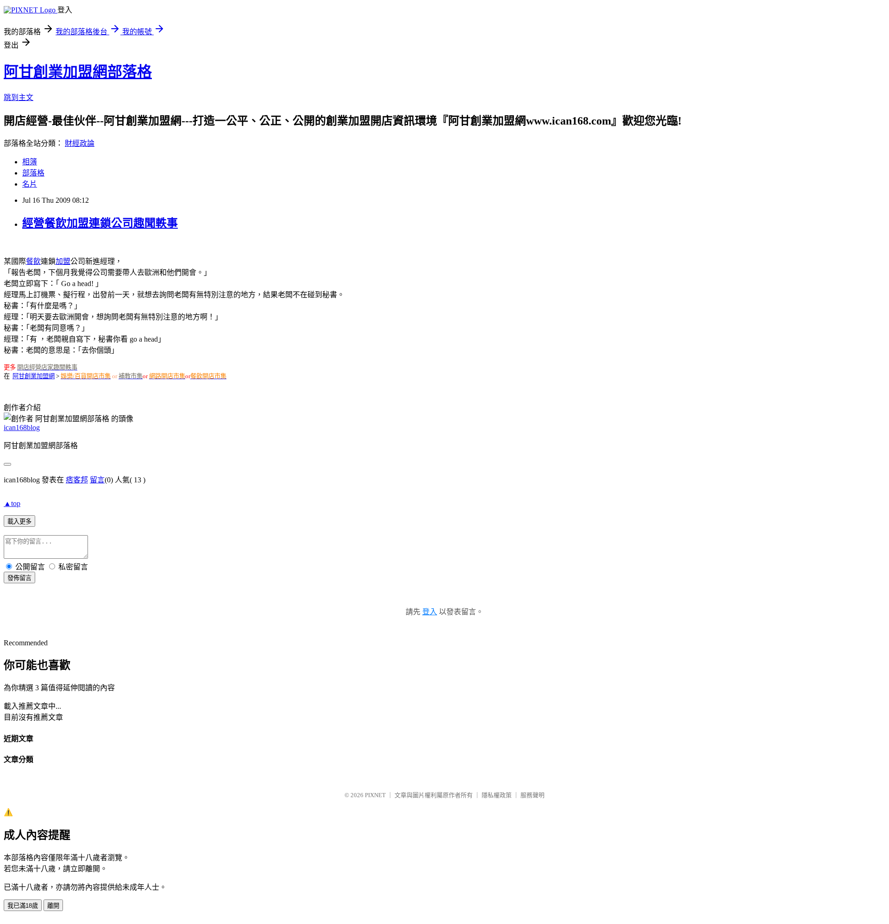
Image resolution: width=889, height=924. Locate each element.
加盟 (63, 261)
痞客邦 (77, 480)
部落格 (33, 173)
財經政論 (79, 143)
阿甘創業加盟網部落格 (78, 71)
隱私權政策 (497, 795)
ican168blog (22, 427)
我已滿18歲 (22, 905)
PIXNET (375, 795)
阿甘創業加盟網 (34, 376)
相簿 (29, 162)
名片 (29, 184)
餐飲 (33, 261)
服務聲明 (532, 795)
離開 (53, 905)
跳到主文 (18, 97)
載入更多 (19, 521)
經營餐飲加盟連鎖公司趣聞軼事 (100, 223)
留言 (97, 480)
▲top (12, 503)
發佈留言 (19, 577)
